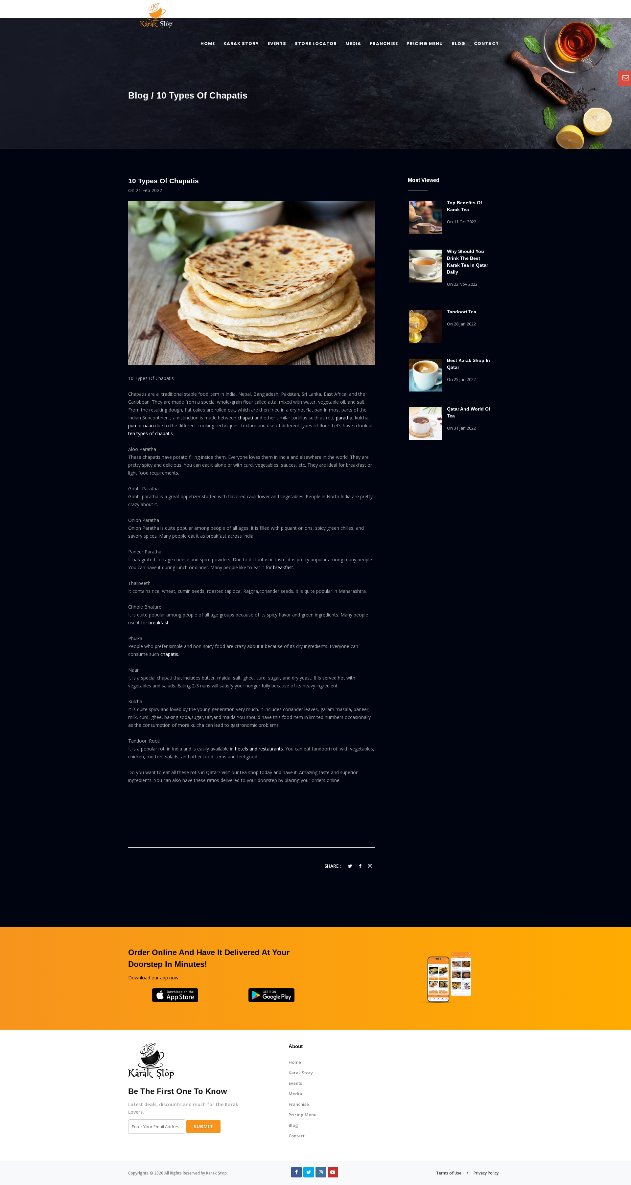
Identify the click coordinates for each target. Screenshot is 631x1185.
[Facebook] (296, 1172)
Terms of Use (448, 1173)
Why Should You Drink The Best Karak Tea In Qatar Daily (467, 262)
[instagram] (321, 1172)
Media (295, 1094)
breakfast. (159, 622)
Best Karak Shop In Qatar (468, 364)
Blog (293, 1125)
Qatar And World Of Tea (468, 412)
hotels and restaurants (259, 749)
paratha (344, 417)
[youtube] (333, 1172)
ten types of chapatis (150, 433)
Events (295, 1083)
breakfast (283, 567)
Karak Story (301, 1073)
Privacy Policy (486, 1173)
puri (132, 425)
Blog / (142, 96)
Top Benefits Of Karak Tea (464, 206)
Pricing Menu (302, 1115)
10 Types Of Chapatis (163, 181)
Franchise (299, 1104)
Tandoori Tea (461, 311)
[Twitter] (308, 1172)
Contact (297, 1136)
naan (148, 425)
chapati (245, 417)
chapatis (169, 654)
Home (295, 1062)
